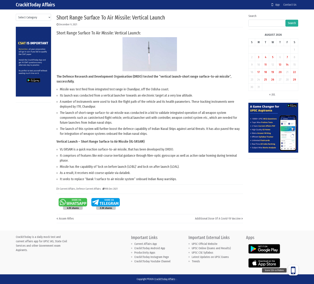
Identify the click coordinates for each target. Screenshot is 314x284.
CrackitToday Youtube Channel (152, 261)
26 (272, 79)
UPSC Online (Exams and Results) (211, 248)
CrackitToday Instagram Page (151, 257)
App (276, 4)
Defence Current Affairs (88, 188)
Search (252, 16)
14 (287, 64)
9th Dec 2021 (111, 188)
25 (265, 79)
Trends (196, 261)
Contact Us (289, 4)
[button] (293, 270)
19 (272, 72)
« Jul (272, 94)
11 (265, 64)
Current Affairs (67, 188)
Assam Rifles (66, 218)
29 (294, 79)
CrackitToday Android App (149, 248)
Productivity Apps (144, 252)
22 (294, 72)
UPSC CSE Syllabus (203, 252)
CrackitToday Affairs (35, 5)
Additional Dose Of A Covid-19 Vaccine (218, 218)
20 (280, 72)
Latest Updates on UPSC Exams (210, 257)
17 (258, 72)
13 (280, 64)
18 (265, 72)
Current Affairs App (145, 244)
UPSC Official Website (204, 244)
